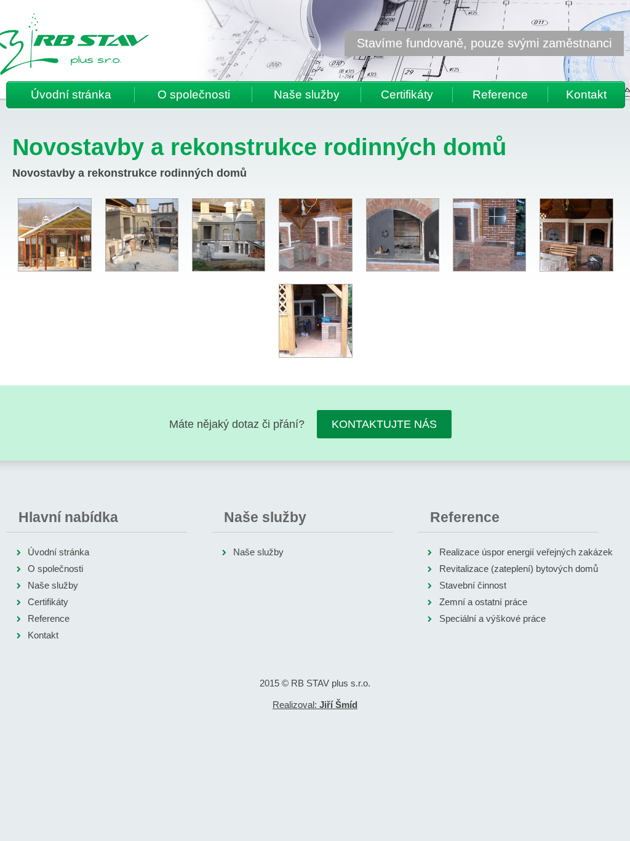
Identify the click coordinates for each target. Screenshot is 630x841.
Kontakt (586, 94)
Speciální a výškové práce (492, 618)
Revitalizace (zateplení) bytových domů (518, 568)
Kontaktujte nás (384, 424)
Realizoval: (315, 704)
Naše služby (307, 94)
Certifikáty (407, 94)
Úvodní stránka (71, 94)
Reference (500, 94)
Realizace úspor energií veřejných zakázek (526, 552)
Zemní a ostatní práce (483, 602)
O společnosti (194, 94)
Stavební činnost (472, 585)
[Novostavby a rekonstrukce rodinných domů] (54, 235)
